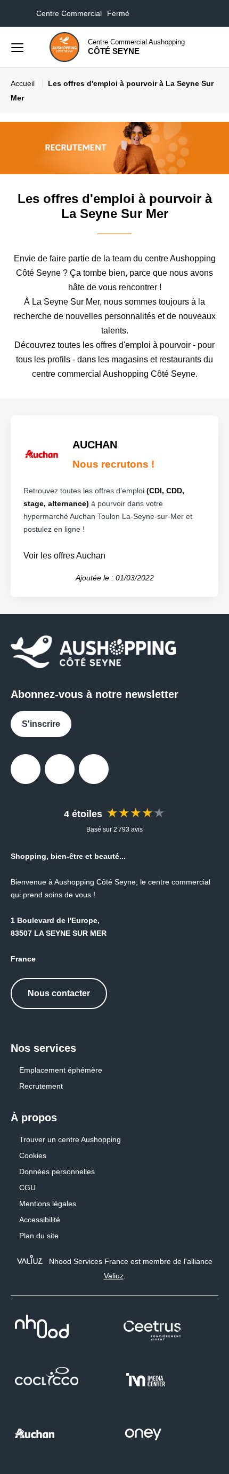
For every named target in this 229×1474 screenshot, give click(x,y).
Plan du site (39, 1235)
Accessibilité (39, 1219)
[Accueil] (64, 47)
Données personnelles (57, 1171)
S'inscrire (41, 723)
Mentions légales (47, 1203)
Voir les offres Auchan (64, 555)
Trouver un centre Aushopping (70, 1139)
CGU (27, 1187)
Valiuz (114, 1275)
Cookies (32, 1155)
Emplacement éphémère (60, 1070)
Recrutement (41, 1086)
